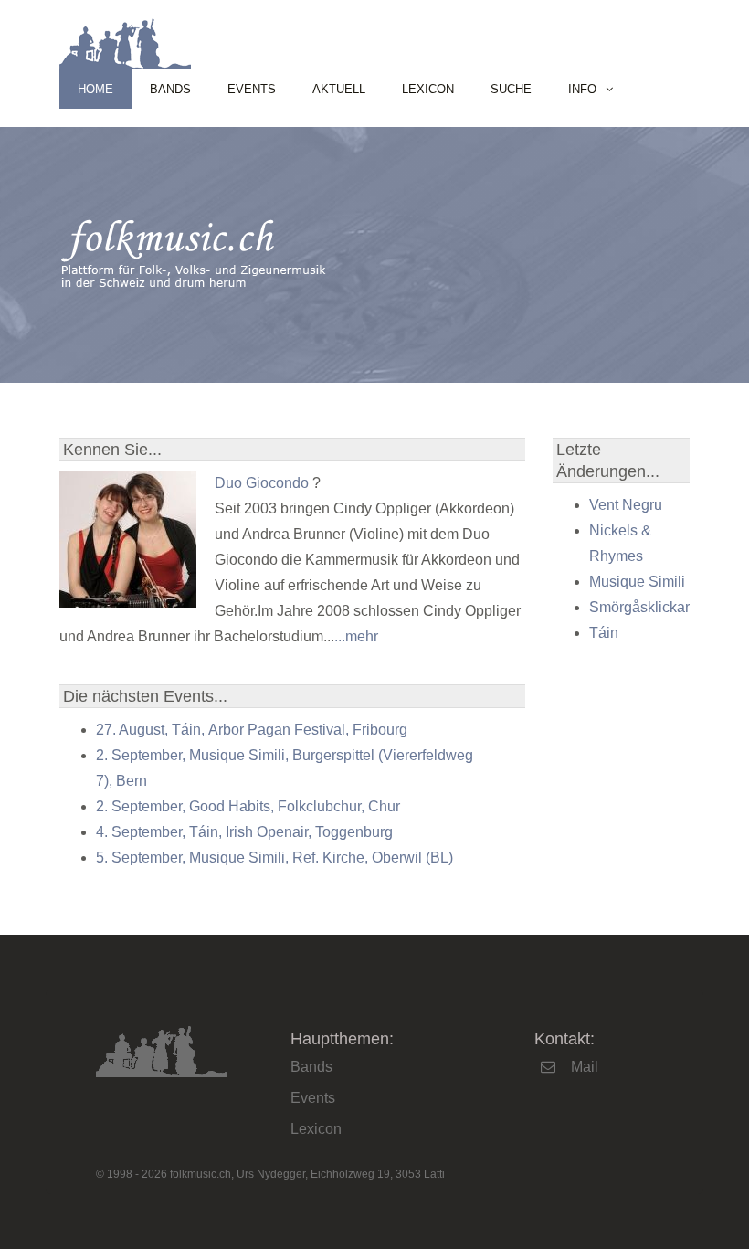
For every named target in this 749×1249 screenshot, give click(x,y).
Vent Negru (625, 505)
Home (95, 89)
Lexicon (428, 89)
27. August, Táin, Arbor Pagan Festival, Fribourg (251, 729)
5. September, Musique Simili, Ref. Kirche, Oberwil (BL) (274, 857)
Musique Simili (637, 581)
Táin (603, 632)
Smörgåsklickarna (647, 607)
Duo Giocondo (262, 483)
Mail (584, 1066)
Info (582, 89)
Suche (511, 89)
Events (251, 89)
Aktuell (338, 89)
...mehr (356, 636)
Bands (170, 89)
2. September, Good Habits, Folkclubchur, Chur (248, 806)
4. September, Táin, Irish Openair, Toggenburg (244, 832)
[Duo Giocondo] (127, 602)
